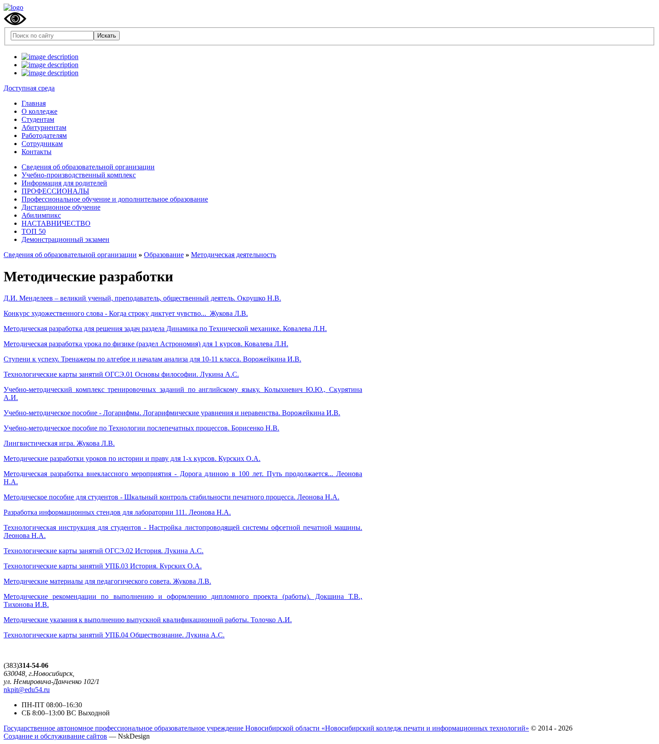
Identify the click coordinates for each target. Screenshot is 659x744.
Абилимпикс (41, 215)
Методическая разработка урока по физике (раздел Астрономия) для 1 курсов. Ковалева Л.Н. (146, 344)
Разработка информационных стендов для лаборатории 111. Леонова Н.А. (117, 512)
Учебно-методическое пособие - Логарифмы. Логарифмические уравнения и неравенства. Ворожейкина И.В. (172, 413)
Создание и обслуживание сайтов (55, 736)
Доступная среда (29, 88)
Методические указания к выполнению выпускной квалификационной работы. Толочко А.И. (148, 620)
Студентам (38, 119)
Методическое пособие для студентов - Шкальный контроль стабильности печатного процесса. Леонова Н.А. (171, 497)
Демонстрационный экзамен (65, 239)
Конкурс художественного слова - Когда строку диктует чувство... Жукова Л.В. (126, 313)
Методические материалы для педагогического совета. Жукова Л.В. (107, 581)
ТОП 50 (34, 231)
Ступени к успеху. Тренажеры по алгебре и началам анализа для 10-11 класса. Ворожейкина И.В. (152, 359)
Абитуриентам (44, 127)
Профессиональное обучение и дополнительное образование (115, 199)
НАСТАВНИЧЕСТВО (56, 223)
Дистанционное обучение (61, 207)
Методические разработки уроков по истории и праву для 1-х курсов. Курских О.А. (132, 458)
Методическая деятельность (233, 254)
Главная (34, 103)
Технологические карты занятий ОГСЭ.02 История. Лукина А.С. (104, 551)
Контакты (37, 151)
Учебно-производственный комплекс (79, 175)
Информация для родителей (64, 183)
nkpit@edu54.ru (27, 689)
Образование (164, 254)
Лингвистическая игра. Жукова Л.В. (59, 443)
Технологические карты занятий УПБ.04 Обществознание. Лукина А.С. (114, 635)
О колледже (39, 111)
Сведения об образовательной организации (88, 167)
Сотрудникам (42, 143)
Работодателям (44, 135)
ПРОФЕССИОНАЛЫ (55, 191)
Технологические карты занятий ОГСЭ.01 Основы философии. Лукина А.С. (121, 374)
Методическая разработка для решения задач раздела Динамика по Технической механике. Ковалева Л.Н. (165, 328)
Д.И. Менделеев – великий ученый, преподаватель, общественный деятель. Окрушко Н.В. (142, 298)
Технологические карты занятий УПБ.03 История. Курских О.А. (103, 566)
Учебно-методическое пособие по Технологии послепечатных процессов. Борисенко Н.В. (141, 428)
